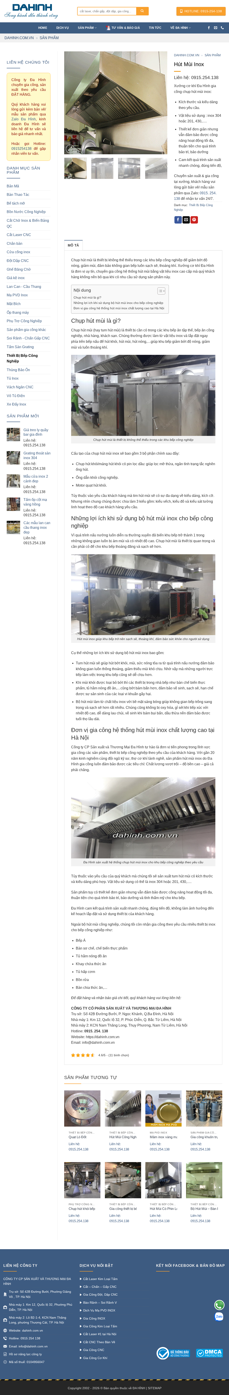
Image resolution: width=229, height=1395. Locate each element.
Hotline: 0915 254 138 (24, 1338)
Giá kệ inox (16, 278)
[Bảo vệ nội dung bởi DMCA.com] (209, 1353)
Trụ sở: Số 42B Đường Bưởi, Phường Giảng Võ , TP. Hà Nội (40, 1294)
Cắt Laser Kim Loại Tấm (100, 1279)
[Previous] (72, 103)
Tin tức (155, 27)
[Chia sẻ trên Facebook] (178, 220)
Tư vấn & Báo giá (126, 27)
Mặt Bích (14, 304)
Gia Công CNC (93, 1350)
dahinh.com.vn (19, 38)
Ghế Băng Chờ (19, 269)
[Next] (160, 103)
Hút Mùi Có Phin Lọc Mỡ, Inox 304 (175, 1209)
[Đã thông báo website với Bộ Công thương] (175, 1353)
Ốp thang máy (18, 312)
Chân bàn (14, 243)
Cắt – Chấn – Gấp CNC (100, 1286)
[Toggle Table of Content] (159, 291)
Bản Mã (13, 186)
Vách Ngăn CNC (20, 387)
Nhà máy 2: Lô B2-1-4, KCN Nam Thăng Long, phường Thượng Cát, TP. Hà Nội (37, 1320)
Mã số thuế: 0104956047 (27, 1362)
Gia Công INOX (94, 1318)
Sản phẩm (86, 27)
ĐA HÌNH (139, 1388)
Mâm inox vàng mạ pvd (167, 1137)
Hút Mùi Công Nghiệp (125, 1137)
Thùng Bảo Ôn (18, 370)
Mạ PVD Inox (17, 295)
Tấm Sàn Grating (20, 347)
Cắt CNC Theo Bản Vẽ (99, 1342)
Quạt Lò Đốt (77, 1137)
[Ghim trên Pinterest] (194, 220)
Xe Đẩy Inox (16, 404)
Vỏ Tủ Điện (16, 396)
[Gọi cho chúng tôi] (222, 28)
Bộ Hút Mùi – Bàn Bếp (207, 1209)
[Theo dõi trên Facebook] (208, 28)
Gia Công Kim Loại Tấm (100, 1326)
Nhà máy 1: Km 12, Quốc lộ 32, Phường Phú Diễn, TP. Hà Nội (40, 1307)
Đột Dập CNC (18, 261)
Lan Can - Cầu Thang (24, 287)
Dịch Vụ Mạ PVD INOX (99, 1310)
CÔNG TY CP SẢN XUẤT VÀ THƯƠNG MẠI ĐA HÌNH (37, 1281)
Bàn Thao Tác (18, 195)
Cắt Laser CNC (19, 235)
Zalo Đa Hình (23, 119)
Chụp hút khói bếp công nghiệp (91, 1209)
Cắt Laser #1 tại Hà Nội (99, 1334)
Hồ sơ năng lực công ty (25, 1354)
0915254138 (21, 149)
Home (42, 27)
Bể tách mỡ (16, 203)
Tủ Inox (13, 378)
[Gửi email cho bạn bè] (186, 220)
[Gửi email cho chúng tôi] (215, 28)
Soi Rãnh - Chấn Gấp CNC (28, 338)
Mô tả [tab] (73, 245)
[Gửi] (142, 11)
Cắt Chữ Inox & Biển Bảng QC (28, 223)
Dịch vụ (62, 27)
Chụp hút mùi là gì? (87, 297)
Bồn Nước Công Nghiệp (26, 212)
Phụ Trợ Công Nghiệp (24, 321)
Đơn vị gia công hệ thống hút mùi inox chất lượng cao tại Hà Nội (119, 308)
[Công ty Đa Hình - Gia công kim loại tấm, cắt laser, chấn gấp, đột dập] (36, 11)
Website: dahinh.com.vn (26, 1330)
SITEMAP (154, 1388)
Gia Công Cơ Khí (95, 1358)
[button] (70, 149)
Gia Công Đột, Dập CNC (100, 1294)
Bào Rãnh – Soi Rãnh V (100, 1302)
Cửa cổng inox (18, 252)
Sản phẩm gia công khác (26, 330)
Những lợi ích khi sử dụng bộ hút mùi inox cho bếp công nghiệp (118, 303)
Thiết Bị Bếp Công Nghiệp (22, 358)
